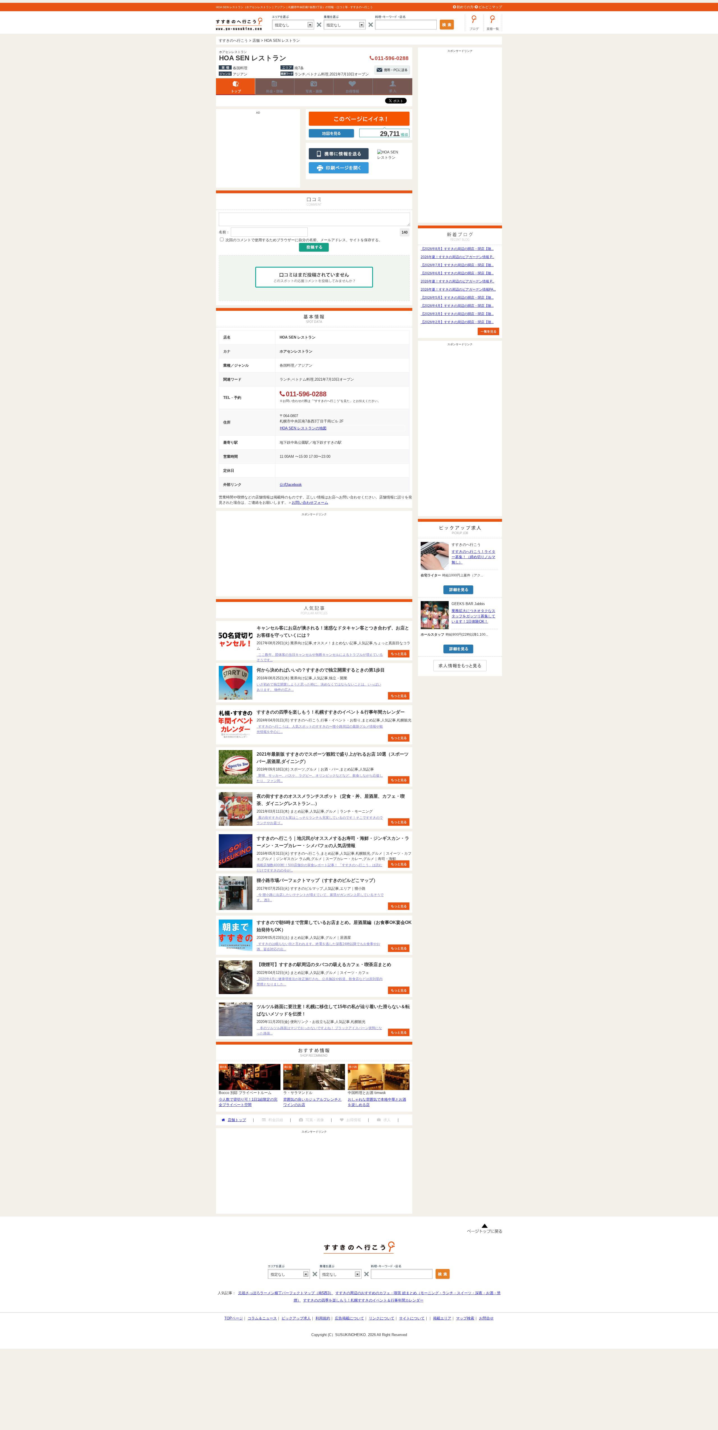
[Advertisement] (258, 151)
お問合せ (486, 1318)
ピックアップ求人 (296, 1318)
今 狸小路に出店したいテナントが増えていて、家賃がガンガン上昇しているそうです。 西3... (320, 897)
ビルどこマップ (490, 7)
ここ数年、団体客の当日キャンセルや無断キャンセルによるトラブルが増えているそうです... (320, 657)
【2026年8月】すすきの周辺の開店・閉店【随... (457, 249)
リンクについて (381, 1318)
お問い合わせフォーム (310, 502)
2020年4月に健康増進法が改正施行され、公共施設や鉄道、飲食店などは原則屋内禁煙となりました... (320, 981)
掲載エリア (442, 1318)
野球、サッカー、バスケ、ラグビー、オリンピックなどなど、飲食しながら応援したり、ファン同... (320, 778)
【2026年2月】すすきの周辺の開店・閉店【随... (457, 322)
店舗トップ (235, 86)
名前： (224, 232)
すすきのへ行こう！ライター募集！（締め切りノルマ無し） (473, 557)
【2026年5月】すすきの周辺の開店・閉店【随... (457, 298)
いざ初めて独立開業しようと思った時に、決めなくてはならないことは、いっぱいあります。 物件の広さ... (319, 687)
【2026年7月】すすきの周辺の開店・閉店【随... (457, 265)
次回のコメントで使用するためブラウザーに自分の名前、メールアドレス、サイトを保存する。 (303, 240)
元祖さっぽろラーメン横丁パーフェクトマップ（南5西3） (285, 1293)
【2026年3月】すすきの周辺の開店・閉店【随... (457, 314)
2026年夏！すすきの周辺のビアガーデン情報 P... (457, 257)
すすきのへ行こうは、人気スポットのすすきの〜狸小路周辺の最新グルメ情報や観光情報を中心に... (320, 729)
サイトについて (412, 1318)
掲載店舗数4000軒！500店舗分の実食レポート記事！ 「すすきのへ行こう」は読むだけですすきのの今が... (319, 867)
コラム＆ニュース (262, 1318)
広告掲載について (349, 1318)
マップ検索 (465, 1318)
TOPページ (233, 1318)
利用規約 (323, 1318)
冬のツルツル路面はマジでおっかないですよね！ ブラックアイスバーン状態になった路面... (319, 1030)
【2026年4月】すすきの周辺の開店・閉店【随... (457, 306)
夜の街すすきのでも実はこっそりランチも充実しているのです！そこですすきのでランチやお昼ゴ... (320, 820)
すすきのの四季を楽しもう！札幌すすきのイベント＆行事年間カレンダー (363, 1300)
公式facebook (291, 484)
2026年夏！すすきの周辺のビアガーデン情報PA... (458, 289)
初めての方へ (467, 7)
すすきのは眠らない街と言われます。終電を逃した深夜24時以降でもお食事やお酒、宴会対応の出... (318, 946)
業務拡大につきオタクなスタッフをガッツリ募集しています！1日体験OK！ (473, 616)
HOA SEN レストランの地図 (303, 428)
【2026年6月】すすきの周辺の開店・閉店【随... (457, 273)
